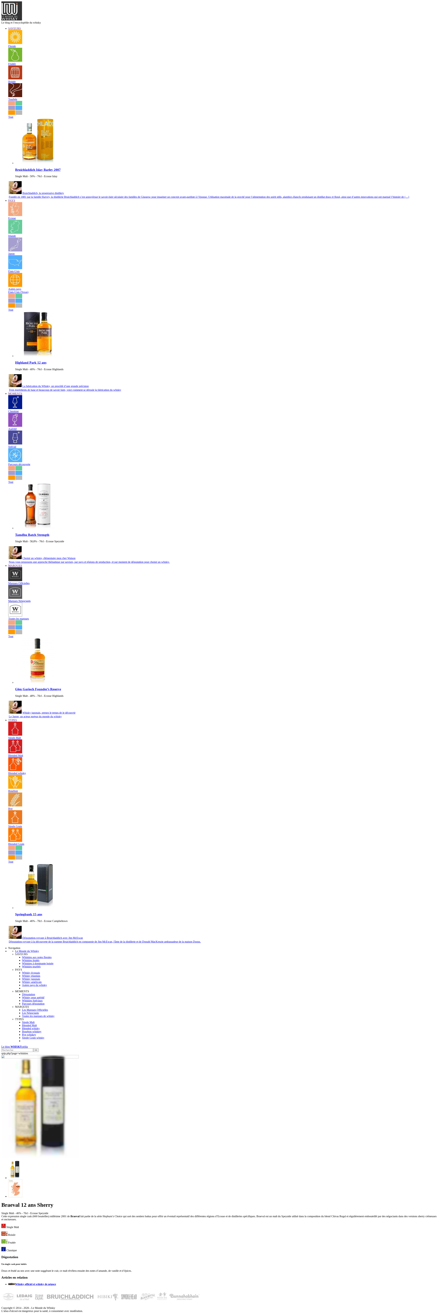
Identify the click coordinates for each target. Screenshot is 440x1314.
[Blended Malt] (15, 752)
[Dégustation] (15, 408)
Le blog (14, 1046)
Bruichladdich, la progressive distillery (43, 193)
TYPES (12, 720)
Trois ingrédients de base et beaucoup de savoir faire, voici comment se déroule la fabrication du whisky (65, 389)
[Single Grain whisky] (15, 823)
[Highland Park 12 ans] (37, 355)
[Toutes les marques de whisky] (15, 615)
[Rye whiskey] (15, 805)
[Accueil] (11, 19)
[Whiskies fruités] (15, 60)
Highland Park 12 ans (30, 362)
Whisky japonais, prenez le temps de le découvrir (48, 712)
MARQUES (15, 565)
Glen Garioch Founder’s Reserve (38, 689)
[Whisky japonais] (15, 250)
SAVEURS (14, 28)
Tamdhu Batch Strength (32, 535)
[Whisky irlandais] (15, 232)
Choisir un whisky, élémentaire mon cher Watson (48, 558)
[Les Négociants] (15, 597)
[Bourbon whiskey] (15, 787)
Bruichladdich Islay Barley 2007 (38, 170)
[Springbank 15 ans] (37, 907)
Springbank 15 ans (28, 914)
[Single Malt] (15, 734)
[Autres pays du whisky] (15, 285)
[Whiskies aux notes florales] (15, 43)
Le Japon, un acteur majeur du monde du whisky (35, 716)
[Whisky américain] (15, 268)
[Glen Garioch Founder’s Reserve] (37, 682)
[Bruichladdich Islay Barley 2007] (37, 163)
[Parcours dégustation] (15, 461)
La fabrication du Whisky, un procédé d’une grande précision (55, 386)
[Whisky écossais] (15, 215)
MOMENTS (15, 393)
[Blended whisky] (15, 770)
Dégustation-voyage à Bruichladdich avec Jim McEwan (52, 937)
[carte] (15, 1196)
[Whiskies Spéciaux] (15, 443)
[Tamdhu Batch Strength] (37, 528)
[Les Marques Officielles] (15, 580)
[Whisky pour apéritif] (15, 425)
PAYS (11, 200)
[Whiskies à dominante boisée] (15, 78)
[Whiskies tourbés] (15, 96)
